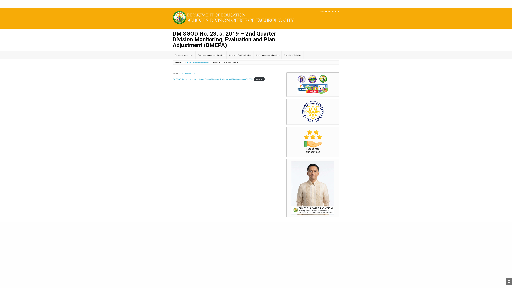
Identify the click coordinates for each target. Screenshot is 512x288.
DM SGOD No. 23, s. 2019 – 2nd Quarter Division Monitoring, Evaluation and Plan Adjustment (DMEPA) (213, 79)
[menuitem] (184, 55)
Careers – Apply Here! (184, 55)
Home (189, 62)
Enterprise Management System (211, 55)
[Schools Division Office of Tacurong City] (235, 17)
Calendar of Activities (292, 55)
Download (259, 79)
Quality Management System (267, 55)
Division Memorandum (202, 62)
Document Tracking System (240, 55)
